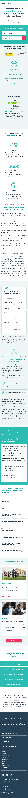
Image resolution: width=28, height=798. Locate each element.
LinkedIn (11, 775)
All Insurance (13, 718)
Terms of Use (5, 765)
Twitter (7, 775)
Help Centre (4, 759)
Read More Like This (14, 640)
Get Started (24, 38)
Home (19, 718)
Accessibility (4, 767)
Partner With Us (5, 755)
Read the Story (6, 596)
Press (3, 761)
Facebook (2, 775)
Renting (5, 618)
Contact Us (4, 753)
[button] (25, 3)
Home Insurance (7, 583)
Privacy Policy (5, 763)
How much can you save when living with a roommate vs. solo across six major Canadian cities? (13, 623)
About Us (3, 751)
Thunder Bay (5, 719)
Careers (3, 757)
